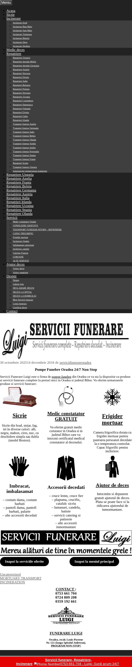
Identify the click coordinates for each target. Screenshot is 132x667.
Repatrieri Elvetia (21, 77)
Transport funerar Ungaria (25, 167)
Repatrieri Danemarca (23, 105)
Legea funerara (20, 304)
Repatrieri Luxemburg (23, 101)
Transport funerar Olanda (24, 140)
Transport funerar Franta (24, 159)
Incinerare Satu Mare (22, 30)
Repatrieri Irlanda (21, 120)
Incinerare (13, 18)
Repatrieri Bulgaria (21, 85)
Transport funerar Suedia (24, 143)
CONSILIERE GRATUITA (25, 225)
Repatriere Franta (18, 182)
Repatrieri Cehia (20, 116)
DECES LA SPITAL (22, 292)
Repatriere (13, 53)
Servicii (11, 217)
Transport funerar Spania (24, 155)
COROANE (18, 257)
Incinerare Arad (20, 23)
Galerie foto (18, 284)
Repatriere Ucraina (21, 97)
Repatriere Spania (19, 210)
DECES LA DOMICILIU (24, 296)
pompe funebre (61, 376)
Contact (12, 311)
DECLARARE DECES (23, 288)
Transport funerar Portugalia (26, 151)
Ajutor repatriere (20, 272)
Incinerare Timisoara (22, 34)
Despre (11, 276)
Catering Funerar (20, 253)
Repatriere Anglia (19, 178)
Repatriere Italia (20, 81)
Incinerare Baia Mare (22, 26)
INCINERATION (12, 582)
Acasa (10, 11)
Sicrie (10, 14)
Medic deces (15, 50)
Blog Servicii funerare (23, 300)
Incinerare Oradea (21, 241)
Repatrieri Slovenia (21, 93)
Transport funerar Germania (25, 128)
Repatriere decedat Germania (26, 66)
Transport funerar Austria (24, 124)
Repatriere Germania (21, 190)
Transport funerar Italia (23, 132)
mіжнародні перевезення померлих (30, 171)
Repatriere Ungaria (21, 58)
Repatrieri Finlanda (21, 108)
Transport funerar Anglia (24, 148)
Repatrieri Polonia (21, 89)
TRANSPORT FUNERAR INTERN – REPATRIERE (37, 229)
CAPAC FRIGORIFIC (23, 233)
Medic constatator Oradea (24, 222)
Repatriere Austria (21, 69)
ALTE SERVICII (21, 261)
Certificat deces (20, 307)
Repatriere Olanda (19, 214)
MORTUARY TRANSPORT (20, 578)
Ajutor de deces (112, 485)
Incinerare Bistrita (21, 38)
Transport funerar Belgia (24, 136)
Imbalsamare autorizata (23, 245)
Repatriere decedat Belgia (24, 62)
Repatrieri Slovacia (21, 73)
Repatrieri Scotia (20, 163)
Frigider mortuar (20, 237)
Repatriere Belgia (19, 186)
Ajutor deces (15, 264)
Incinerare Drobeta (21, 46)
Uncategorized (10, 574)
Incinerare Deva (20, 42)
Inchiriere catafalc (21, 249)
